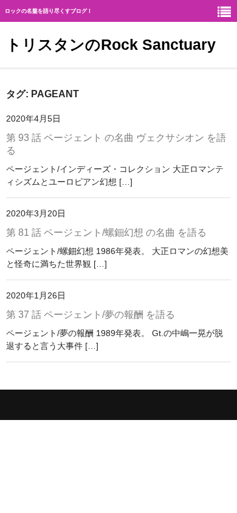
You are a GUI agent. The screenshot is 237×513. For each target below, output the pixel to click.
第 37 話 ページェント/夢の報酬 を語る (90, 314)
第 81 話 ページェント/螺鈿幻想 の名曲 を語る (106, 232)
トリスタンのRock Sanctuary (111, 44)
